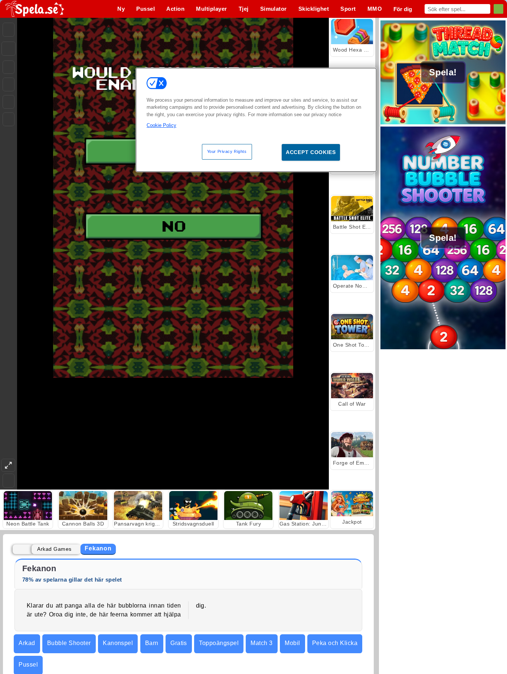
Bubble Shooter (69, 643)
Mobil (292, 643)
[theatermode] (8, 465)
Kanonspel (118, 643)
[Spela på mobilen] (8, 119)
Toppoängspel (219, 643)
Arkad (27, 643)
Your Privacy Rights (227, 151)
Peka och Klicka (334, 643)
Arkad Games (54, 549)
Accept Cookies (311, 152)
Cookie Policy (161, 125)
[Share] (8, 49)
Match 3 (261, 643)
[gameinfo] (8, 102)
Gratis (178, 643)
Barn (151, 643)
